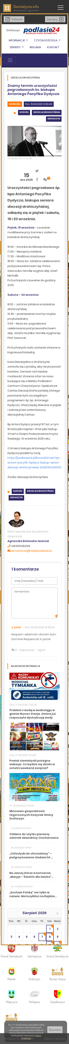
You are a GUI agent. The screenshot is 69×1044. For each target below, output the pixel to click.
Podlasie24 (17, 19)
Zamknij (52, 19)
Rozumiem (55, 1030)
